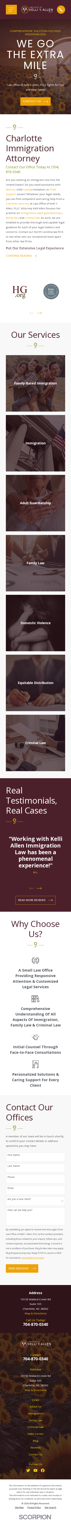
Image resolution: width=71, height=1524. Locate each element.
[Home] (37, 9)
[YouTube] (35, 1470)
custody (28, 189)
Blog (35, 1440)
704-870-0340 (35, 1324)
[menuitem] (19, 1507)
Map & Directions (36, 1313)
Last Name (13, 1166)
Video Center (35, 1433)
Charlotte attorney (17, 203)
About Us (35, 1406)
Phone (11, 1177)
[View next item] (39, 313)
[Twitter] (28, 1470)
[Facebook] (42, 1470)
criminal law (32, 217)
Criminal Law (36, 1427)
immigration (28, 213)
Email (10, 1188)
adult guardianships (49, 213)
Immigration (35, 1413)
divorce (10, 189)
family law (12, 217)
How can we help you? (19, 1210)
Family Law (35, 1420)
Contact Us (35, 1454)
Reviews (35, 1447)
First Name (13, 1155)
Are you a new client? (19, 1199)
